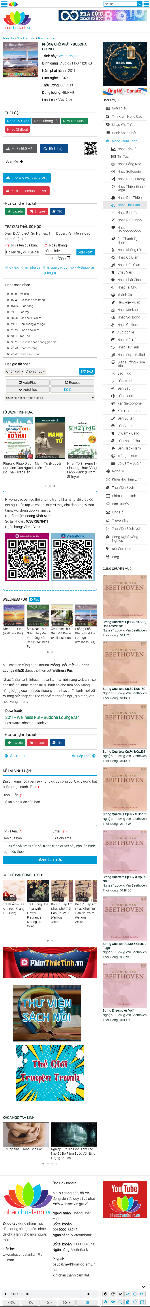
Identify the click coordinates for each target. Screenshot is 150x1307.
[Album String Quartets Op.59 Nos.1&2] (125, 664)
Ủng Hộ (117, 512)
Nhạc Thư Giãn (46, 38)
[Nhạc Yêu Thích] (113, 1302)
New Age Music (74, 121)
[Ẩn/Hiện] (143, 1286)
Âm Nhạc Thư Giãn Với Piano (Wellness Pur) (61, 631)
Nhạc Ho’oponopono (129, 229)
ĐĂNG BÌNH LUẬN (50, 860)
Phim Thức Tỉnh (124, 496)
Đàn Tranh (125, 381)
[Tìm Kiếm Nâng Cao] (120, 1302)
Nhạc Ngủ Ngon (129, 220)
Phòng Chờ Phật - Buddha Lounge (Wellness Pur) (85, 633)
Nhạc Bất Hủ (126, 340)
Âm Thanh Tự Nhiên (127, 240)
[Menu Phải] (145, 6)
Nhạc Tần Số (126, 149)
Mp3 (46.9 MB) (23, 148)
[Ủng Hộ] (125, 93)
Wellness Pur (69, 56)
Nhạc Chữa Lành (26, 38)
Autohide (30, 389)
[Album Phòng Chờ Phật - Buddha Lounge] (20, 76)
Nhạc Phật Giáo (129, 280)
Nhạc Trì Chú (127, 287)
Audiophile (125, 332)
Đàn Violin (125, 426)
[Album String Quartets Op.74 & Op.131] (125, 727)
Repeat (74, 382)
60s (12, 1302)
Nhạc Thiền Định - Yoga (131, 188)
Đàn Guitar (125, 418)
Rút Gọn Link (122, 549)
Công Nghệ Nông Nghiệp (125, 538)
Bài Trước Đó (19, 756)
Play (36, 599)
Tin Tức (123, 156)
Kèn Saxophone (129, 403)
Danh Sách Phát (124, 133)
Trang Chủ (8, 38)
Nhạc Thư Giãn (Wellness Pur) (13, 628)
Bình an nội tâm (23, 330)
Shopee (40, 211)
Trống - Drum (127, 456)
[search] (139, 4)
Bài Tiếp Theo (81, 756)
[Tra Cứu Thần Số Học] (103, 20)
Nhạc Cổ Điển (127, 257)
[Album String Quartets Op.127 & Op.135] (125, 789)
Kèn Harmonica (129, 411)
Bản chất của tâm (24, 318)
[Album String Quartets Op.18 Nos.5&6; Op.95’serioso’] (125, 597)
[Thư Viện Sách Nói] (50, 1042)
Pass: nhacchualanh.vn (28, 191)
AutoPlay (30, 382)
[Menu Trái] (4, 6)
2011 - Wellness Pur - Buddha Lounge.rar (42, 717)
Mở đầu (18, 294)
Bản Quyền (120, 504)
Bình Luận (57, 148)
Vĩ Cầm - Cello (128, 433)
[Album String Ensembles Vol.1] (125, 985)
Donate (74, 389)
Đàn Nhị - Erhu (128, 441)
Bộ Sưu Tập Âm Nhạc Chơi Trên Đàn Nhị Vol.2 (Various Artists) (61, 911)
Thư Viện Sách (123, 487)
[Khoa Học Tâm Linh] (125, 85)
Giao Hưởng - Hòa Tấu (131, 364)
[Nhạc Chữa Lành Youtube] (125, 1217)
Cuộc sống (20, 306)
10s (31, 1302)
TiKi (59, 211)
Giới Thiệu (119, 108)
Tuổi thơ (18, 336)
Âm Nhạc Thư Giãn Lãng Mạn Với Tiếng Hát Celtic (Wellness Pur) (38, 635)
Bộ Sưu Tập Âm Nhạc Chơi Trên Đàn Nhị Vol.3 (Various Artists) (86, 911)
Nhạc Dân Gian (128, 265)
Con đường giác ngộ (26, 324)
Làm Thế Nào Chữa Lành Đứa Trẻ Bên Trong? (74, 1151)
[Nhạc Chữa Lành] (13, 6)
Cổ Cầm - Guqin (129, 463)
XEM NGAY (85, 252)
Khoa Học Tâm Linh (127, 479)
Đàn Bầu (123, 388)
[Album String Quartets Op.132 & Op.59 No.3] (125, 852)
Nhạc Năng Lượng (131, 179)
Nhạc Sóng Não (129, 164)
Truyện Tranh (122, 520)
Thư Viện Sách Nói (126, 528)
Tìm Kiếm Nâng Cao (127, 116)
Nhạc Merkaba (128, 310)
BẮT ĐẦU (87, 371)
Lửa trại (18, 312)
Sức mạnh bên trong (26, 300)
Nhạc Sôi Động (128, 317)
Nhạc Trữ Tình (128, 347)
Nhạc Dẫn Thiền (129, 197)
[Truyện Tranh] (50, 1102)
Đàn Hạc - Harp (129, 448)
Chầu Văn (124, 272)
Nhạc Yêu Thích (124, 124)
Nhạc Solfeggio (129, 171)
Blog (115, 557)
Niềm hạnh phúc (23, 354)
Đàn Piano (125, 396)
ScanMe (12, 161)
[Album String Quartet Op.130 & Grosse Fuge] (125, 919)
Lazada (18, 211)
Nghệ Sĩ (118, 471)
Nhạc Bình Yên (128, 212)
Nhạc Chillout (17, 129)
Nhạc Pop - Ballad (131, 354)
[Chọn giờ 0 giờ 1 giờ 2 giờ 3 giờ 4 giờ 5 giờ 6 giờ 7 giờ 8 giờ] (15, 371)
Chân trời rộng (22, 348)
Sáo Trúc (124, 373)
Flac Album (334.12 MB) (29, 178)
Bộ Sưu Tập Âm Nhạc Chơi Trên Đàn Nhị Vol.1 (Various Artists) (37, 911)
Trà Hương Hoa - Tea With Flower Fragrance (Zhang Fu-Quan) (13, 913)
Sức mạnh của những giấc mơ (32, 342)
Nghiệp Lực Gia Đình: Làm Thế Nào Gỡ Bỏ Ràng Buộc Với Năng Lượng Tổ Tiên (25, 1153)
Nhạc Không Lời (46, 121)
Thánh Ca (124, 295)
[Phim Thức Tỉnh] (50, 979)
